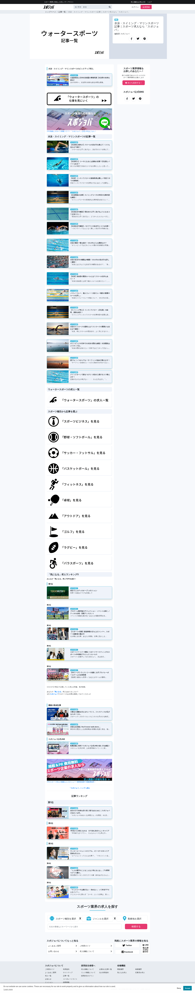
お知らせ (48, 979)
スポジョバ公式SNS (133, 91)
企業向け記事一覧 (105, 969)
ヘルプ (149, 2)
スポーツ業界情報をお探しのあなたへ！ (133, 69)
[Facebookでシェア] (131, 38)
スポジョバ (54, 694)
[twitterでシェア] (138, 38)
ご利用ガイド (85, 946)
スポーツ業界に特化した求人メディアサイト (59, 2)
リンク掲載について (88, 972)
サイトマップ (68, 972)
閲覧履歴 (120, 969)
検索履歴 (138, 969)
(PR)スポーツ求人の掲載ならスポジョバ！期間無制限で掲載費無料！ (71, 782)
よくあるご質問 (54, 946)
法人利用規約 (104, 972)
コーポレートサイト (70, 979)
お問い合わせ (53, 951)
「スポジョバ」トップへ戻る (79, 788)
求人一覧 (48, 976)
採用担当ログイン (87, 976)
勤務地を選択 (134, 918)
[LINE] (144, 38)
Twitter (128, 945)
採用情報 (66, 982)
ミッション (49, 982)
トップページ (50, 12)
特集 (116, 20)
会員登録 (146, 7)
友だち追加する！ (134, 83)
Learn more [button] (8, 989)
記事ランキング (79, 796)
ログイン (135, 7)
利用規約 (66, 969)
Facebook (128, 952)
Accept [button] (187, 988)
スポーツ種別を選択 (65, 918)
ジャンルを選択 (100, 918)
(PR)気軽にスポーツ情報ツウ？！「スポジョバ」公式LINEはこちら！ (71, 131)
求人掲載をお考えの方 (138, 2)
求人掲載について (87, 951)
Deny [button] (179, 988)
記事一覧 (62, 12)
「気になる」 (58, 692)
